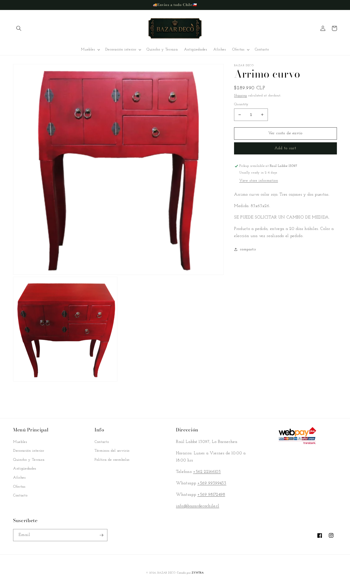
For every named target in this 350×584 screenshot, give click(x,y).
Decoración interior (28, 451)
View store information (258, 180)
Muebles (20, 442)
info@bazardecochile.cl (197, 506)
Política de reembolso (112, 460)
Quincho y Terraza (28, 460)
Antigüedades (24, 468)
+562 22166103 (207, 472)
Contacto (20, 495)
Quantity (241, 104)
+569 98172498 (211, 495)
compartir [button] (248, 249)
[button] (19, 28)
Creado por (190, 573)
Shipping (240, 95)
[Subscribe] (101, 535)
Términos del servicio (112, 451)
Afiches (19, 478)
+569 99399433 (211, 483)
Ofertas (19, 487)
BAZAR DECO (166, 573)
